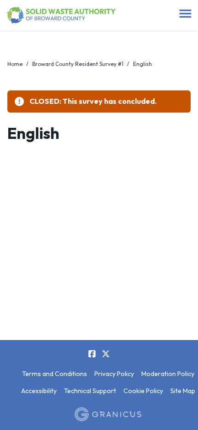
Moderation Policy (167, 374)
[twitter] (105, 353)
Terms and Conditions (54, 374)
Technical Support (90, 391)
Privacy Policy (114, 374)
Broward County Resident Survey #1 (77, 63)
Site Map (182, 391)
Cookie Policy (143, 391)
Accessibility (39, 391)
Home (15, 63)
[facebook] (92, 353)
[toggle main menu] (185, 14)
